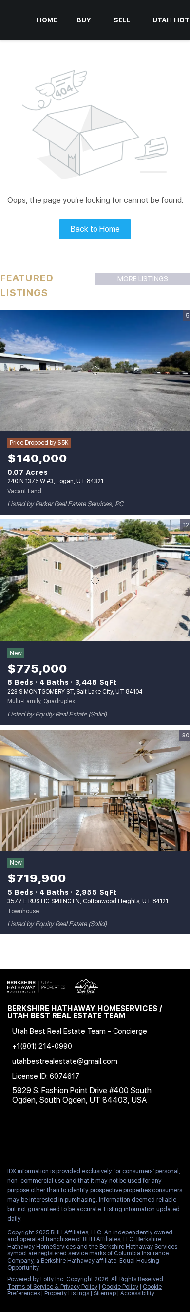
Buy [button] (83, 20)
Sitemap (105, 1293)
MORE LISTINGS (142, 279)
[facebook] (11, 1138)
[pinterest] (128, 1138)
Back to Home (95, 229)
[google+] (148, 1138)
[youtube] (109, 1138)
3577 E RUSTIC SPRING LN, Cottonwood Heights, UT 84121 (87, 901)
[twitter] (50, 1138)
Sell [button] (122, 20)
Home (47, 20)
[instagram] (89, 1138)
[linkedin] (31, 1138)
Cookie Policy (120, 1286)
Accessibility (137, 1293)
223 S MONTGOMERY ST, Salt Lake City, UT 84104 (75, 691)
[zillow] (70, 1138)
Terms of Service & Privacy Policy (52, 1286)
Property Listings (66, 1293)
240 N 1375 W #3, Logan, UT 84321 (55, 481)
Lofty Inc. (52, 1279)
